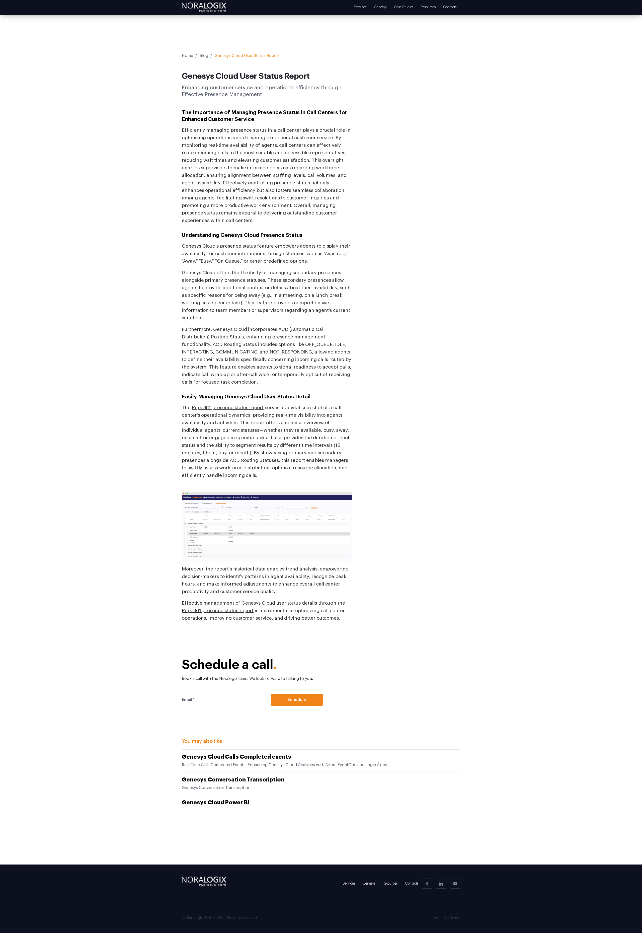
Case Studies (403, 7)
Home (187, 56)
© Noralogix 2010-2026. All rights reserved (219, 918)
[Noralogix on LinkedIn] (441, 884)
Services (360, 7)
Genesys (380, 7)
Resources (428, 7)
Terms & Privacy (446, 918)
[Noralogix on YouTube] (455, 884)
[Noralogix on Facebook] (427, 884)
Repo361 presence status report (228, 407)
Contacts (449, 7)
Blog (204, 56)
